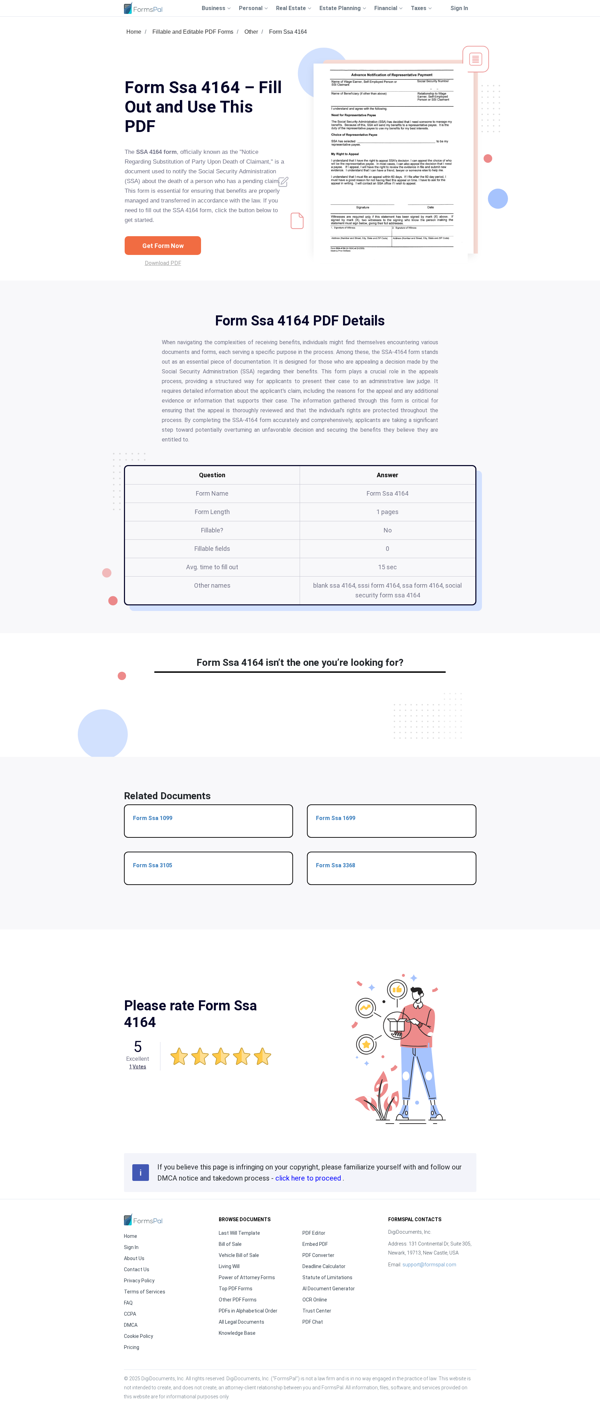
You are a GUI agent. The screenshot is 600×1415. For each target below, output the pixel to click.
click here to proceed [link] (309, 1178)
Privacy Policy (139, 1280)
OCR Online (314, 1299)
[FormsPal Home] (143, 1219)
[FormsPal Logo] (143, 8)
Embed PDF (315, 1244)
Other (251, 32)
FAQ (128, 1303)
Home (133, 32)
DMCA (131, 1325)
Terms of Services (144, 1291)
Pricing (131, 1347)
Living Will (229, 1266)
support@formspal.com (429, 1264)
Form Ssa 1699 (335, 818)
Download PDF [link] (163, 263)
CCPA (130, 1314)
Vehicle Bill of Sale (239, 1255)
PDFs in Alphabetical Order (248, 1311)
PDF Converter (318, 1255)
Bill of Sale (230, 1244)
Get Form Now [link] (163, 245)
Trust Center (316, 1311)
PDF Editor (313, 1233)
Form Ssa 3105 (152, 865)
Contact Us (136, 1269)
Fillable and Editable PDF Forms (192, 32)
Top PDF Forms (235, 1288)
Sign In (459, 8)
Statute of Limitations (327, 1277)
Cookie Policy (138, 1336)
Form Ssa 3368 (335, 865)
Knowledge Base (237, 1333)
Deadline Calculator (323, 1266)
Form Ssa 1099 (152, 818)
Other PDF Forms (238, 1299)
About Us (134, 1258)
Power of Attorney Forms (247, 1277)
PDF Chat (312, 1322)
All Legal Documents (241, 1322)
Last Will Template (239, 1233)
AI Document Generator (328, 1288)
